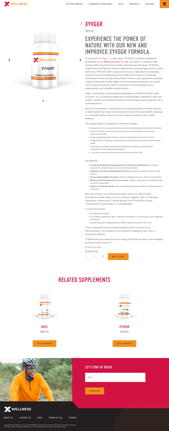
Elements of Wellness (100, 4)
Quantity (91, 251)
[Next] (80, 60)
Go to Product (44, 343)
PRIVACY (73, 418)
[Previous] (9, 60)
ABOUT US (8, 418)
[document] (45, 60)
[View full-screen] (81, 23)
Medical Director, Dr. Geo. (116, 61)
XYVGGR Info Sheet (93, 247)
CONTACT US (25, 418)
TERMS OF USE (55, 418)
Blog (120, 4)
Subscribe (94, 391)
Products (134, 4)
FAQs (39, 418)
